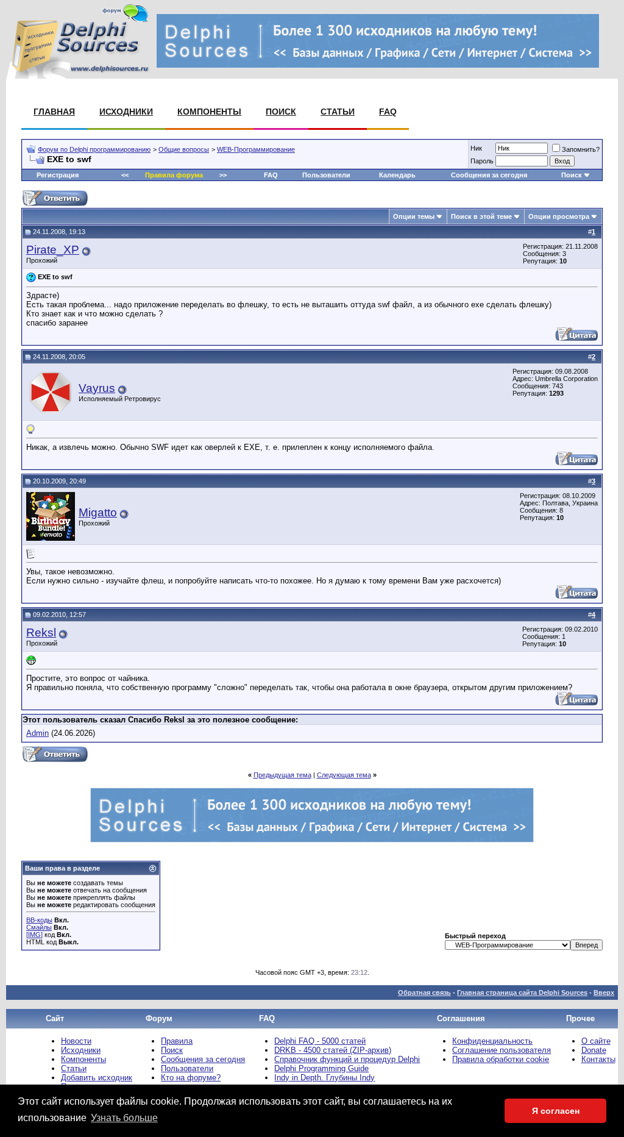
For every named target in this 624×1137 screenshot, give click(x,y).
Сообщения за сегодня (489, 175)
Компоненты (209, 111)
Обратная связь (424, 992)
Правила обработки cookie (500, 1059)
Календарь (397, 175)
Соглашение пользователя (501, 1050)
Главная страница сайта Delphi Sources (522, 992)
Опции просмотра (558, 216)
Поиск (281, 111)
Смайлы (39, 927)
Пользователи (326, 175)
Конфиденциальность (492, 1041)
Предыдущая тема (282, 775)
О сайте (596, 1041)
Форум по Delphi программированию (94, 149)
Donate (593, 1050)
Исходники (126, 111)
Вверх (604, 992)
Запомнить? (581, 149)
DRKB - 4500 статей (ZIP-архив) (332, 1050)
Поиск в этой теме (481, 216)
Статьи (338, 111)
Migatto (98, 512)
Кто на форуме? (191, 1077)
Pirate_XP (52, 249)
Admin (37, 733)
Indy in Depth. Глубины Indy (324, 1077)
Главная (54, 111)
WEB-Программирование (256, 149)
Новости (76, 1041)
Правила (177, 1041)
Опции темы (413, 216)
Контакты (598, 1059)
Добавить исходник (96, 1077)
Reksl (41, 632)
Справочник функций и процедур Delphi (347, 1059)
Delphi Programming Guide (321, 1068)
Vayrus (97, 388)
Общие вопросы (183, 149)
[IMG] (34, 934)
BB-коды (39, 920)
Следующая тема (344, 775)
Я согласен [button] (556, 1111)
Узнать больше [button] (124, 1118)
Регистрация (58, 175)
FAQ (388, 111)
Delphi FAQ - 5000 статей (320, 1041)
